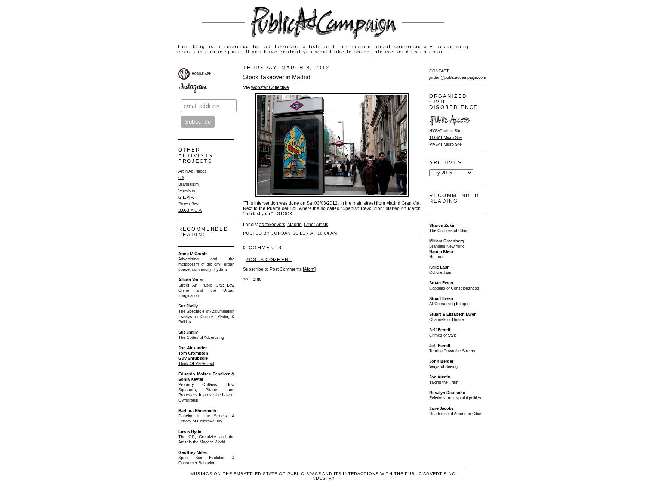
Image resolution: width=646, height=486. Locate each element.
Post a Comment (269, 259)
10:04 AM (327, 233)
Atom (309, 269)
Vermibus (186, 191)
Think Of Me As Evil (196, 363)
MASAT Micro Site (445, 144)
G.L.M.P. (186, 197)
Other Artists (316, 224)
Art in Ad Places (192, 171)
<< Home (252, 279)
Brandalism (188, 184)
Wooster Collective (270, 87)
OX (181, 177)
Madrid (294, 224)
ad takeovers (272, 224)
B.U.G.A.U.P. (190, 210)
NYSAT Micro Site (445, 131)
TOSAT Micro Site (445, 137)
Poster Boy (188, 204)
